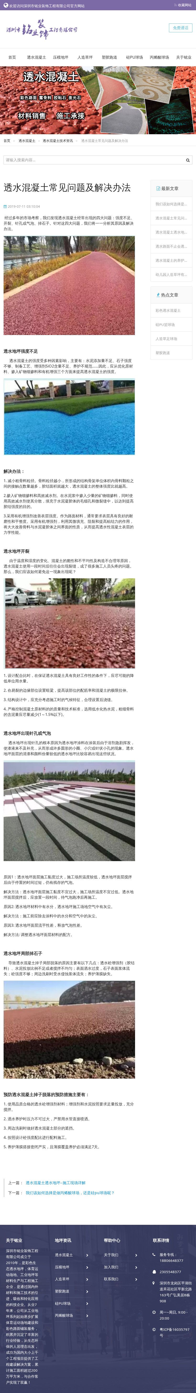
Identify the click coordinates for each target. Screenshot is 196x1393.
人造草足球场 (166, 338)
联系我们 (111, 1278)
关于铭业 (183, 57)
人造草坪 (85, 57)
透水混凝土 (36, 57)
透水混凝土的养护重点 (173, 260)
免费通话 (180, 27)
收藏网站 (184, 5)
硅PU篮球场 (165, 324)
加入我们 (111, 1267)
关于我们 (111, 1254)
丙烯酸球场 (159, 57)
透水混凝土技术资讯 (58, 140)
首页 (12, 57)
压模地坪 (60, 57)
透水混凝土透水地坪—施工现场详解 (56, 1183)
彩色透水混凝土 (168, 310)
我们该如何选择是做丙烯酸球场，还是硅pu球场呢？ (70, 1193)
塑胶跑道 (109, 57)
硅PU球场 (134, 57)
